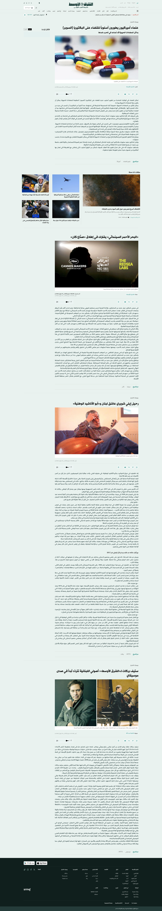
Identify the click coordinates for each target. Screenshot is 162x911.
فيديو (54, 11)
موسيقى (128, 852)
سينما (129, 387)
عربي (137, 3)
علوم (87, 876)
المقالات (116, 873)
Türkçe (128, 3)
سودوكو (96, 894)
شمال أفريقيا (134, 878)
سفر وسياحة (65, 876)
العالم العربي (136, 873)
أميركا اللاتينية (125, 883)
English (133, 3)
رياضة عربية (135, 894)
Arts (128, 654)
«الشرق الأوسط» (130, 87)
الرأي (103, 11)
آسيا (127, 878)
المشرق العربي (134, 881)
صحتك (86, 873)
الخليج (135, 876)
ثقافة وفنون (92, 11)
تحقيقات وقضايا (125, 894)
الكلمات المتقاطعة (94, 892)
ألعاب (43, 11)
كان (123, 387)
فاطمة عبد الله (130, 733)
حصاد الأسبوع (125, 892)
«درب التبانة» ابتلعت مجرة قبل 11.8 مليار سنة (66, 220)
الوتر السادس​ (95, 876)
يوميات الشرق (134, 22)
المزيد (39, 11)
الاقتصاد (98, 11)
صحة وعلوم (85, 11)
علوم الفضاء (127, 162)
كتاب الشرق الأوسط (114, 878)
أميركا (118, 162)
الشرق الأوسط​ (114, 11)
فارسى (121, 3)
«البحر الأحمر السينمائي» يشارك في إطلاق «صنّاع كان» (104, 237)
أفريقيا (126, 881)
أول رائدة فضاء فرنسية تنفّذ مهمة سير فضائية (35, 195)
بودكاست (49, 11)
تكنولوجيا (79, 11)
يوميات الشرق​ (71, 11)
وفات (122, 654)
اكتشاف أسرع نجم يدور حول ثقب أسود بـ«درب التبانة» (121, 209)
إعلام (97, 881)
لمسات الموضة (65, 878)
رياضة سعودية (135, 892)
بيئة (87, 878)
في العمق (59, 11)
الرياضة (64, 11)
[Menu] (137, 11)
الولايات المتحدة (125, 873)
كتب (97, 873)
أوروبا (127, 876)
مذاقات (66, 873)
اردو (125, 3)
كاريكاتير (116, 876)
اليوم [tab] (30, 29)
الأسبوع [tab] (26, 29)
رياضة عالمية (136, 897)
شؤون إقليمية (135, 883)
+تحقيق (126, 897)
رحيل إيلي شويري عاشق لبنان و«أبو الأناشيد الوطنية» (105, 404)
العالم (108, 11)
